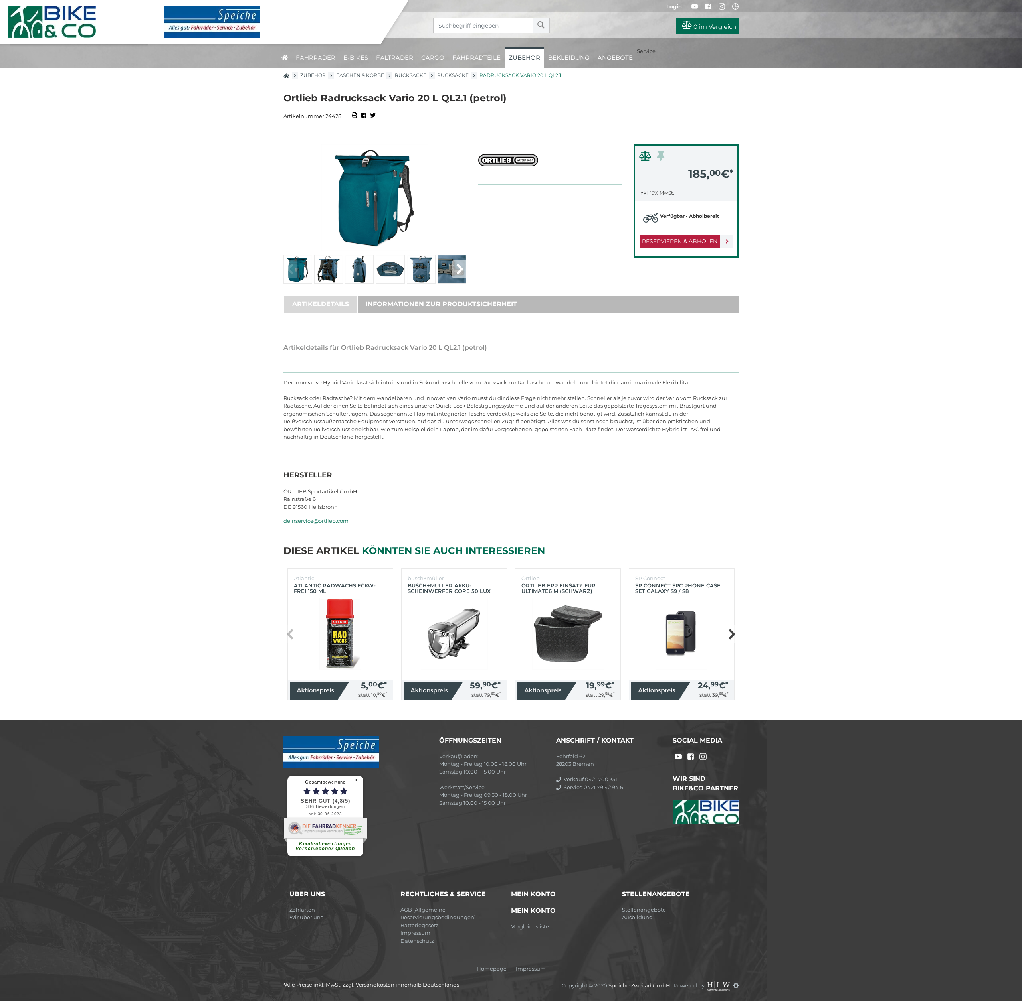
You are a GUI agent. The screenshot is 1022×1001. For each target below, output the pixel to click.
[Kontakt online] (735, 6)
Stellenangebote (644, 909)
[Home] (196, 22)
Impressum (415, 933)
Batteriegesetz (419, 925)
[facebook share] (364, 116)
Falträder (394, 57)
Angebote (615, 57)
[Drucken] (355, 116)
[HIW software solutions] (719, 985)
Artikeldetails (320, 304)
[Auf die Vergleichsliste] (646, 158)
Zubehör (524, 57)
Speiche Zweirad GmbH (639, 985)
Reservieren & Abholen (679, 241)
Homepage (492, 968)
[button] (459, 269)
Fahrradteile (476, 57)
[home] (284, 57)
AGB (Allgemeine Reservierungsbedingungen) (438, 913)
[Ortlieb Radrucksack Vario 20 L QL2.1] (374, 197)
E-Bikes (355, 57)
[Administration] (736, 985)
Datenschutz (417, 941)
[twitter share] (373, 116)
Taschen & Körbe (360, 75)
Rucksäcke (410, 75)
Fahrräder (315, 57)
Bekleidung (569, 57)
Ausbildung (637, 917)
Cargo (432, 57)
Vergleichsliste (530, 926)
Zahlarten (302, 909)
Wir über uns (306, 917)
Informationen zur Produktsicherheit (441, 304)
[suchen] (541, 25)
